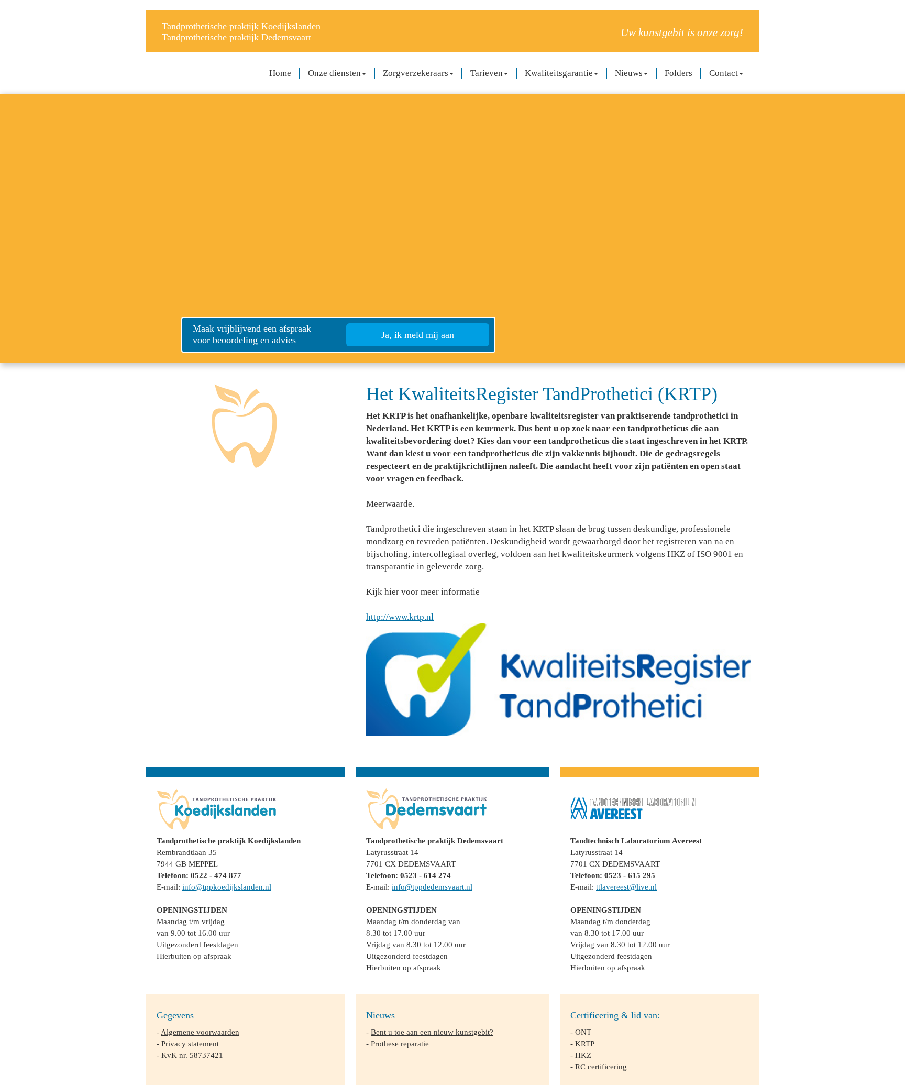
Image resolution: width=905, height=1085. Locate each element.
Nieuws (629, 73)
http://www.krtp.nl (400, 617)
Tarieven (486, 73)
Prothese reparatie (400, 1043)
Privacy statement (190, 1043)
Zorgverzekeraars (415, 73)
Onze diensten (334, 73)
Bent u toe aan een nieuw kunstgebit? (432, 1031)
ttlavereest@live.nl (626, 886)
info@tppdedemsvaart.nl (432, 886)
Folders (678, 73)
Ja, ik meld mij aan (417, 335)
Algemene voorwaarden (200, 1031)
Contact (723, 73)
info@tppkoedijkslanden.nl (226, 886)
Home (280, 73)
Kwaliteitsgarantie (559, 73)
